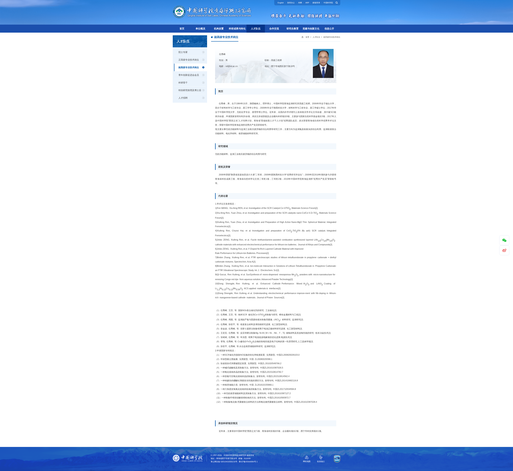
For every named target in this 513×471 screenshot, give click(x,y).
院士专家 (183, 52)
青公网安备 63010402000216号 (224, 462)
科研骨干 (183, 82)
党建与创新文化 (311, 28)
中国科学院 (328, 3)
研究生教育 (293, 28)
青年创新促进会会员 (188, 75)
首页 (182, 28)
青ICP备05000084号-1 (248, 462)
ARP (307, 3)
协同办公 (291, 3)
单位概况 (200, 28)
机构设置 (219, 28)
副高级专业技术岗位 (188, 67)
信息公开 (329, 28)
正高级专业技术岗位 (188, 60)
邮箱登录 (316, 3)
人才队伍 (256, 28)
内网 (300, 3)
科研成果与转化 (237, 28)
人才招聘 (183, 98)
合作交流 (274, 28)
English (281, 3)
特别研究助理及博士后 (189, 90)
